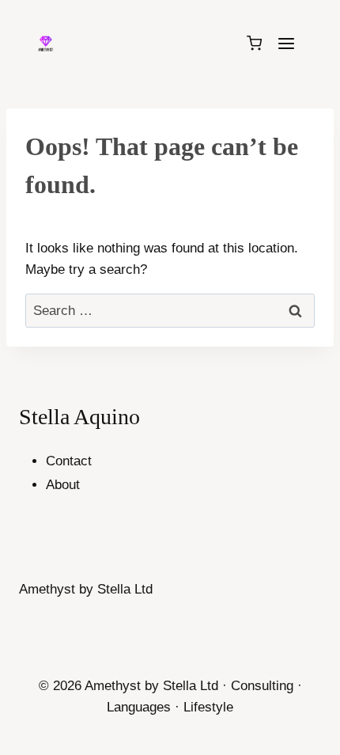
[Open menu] (286, 43)
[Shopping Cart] (254, 43)
